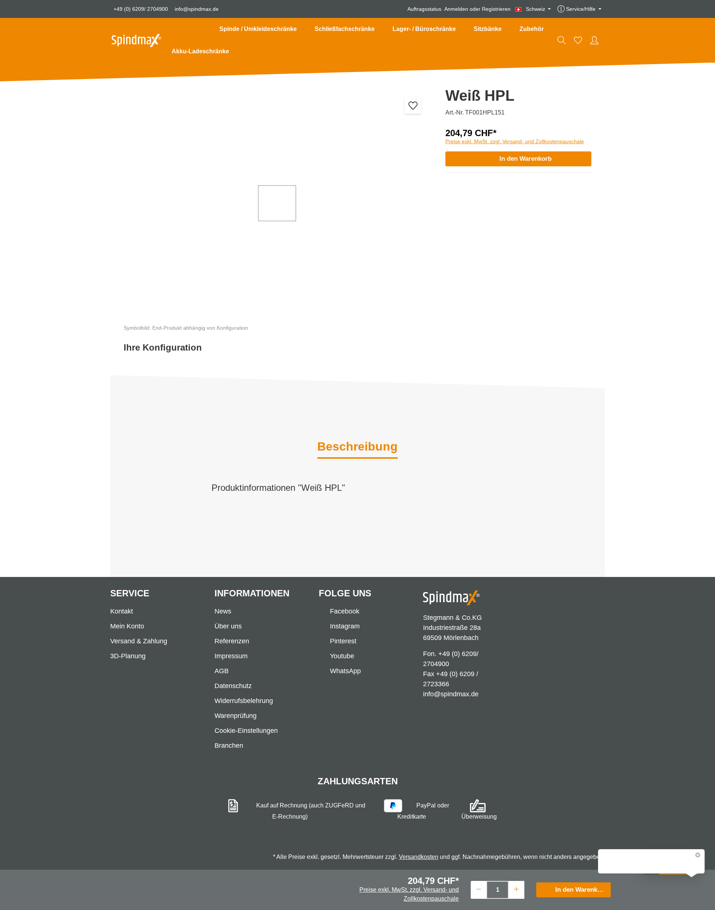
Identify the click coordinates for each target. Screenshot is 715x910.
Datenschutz (233, 686)
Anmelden (456, 9)
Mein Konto (127, 626)
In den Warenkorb (525, 158)
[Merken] (412, 105)
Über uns (228, 626)
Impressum (231, 656)
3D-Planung (128, 656)
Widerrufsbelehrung (243, 701)
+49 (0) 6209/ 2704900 (141, 9)
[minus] (479, 889)
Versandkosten (418, 857)
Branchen (228, 745)
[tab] (357, 447)
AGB (221, 671)
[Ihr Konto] (594, 40)
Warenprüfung (235, 715)
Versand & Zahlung (138, 641)
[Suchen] (561, 40)
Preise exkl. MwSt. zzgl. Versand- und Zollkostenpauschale (514, 141)
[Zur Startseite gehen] (136, 40)
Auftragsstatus (424, 9)
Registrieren (496, 9)
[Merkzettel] (578, 40)
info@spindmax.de (197, 9)
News (222, 611)
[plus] (516, 889)
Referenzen (231, 641)
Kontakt (121, 611)
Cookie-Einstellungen (246, 730)
